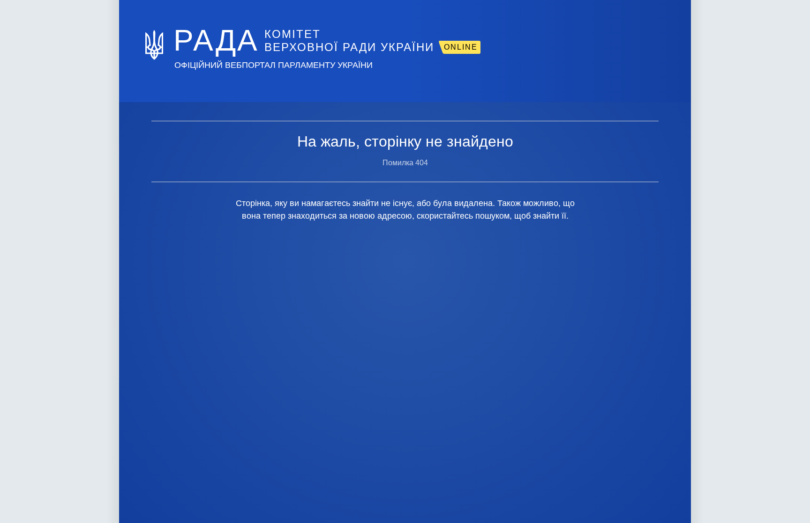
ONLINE (461, 47)
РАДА (216, 40)
